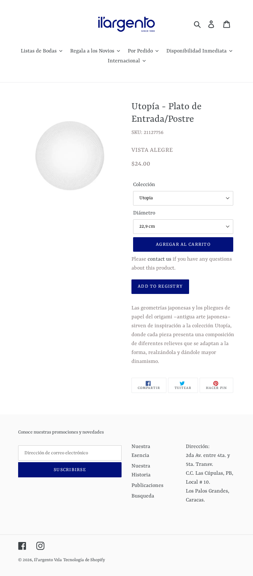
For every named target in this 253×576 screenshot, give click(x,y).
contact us (159, 259)
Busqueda (142, 496)
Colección (144, 185)
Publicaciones (147, 486)
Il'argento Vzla (48, 560)
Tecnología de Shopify (84, 560)
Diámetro (144, 213)
